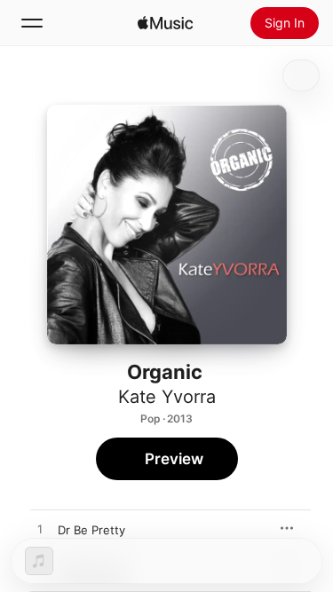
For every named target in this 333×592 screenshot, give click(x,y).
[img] (165, 23)
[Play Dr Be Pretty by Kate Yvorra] (40, 530)
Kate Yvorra (167, 396)
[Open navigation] (32, 23)
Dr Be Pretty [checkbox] (91, 530)
